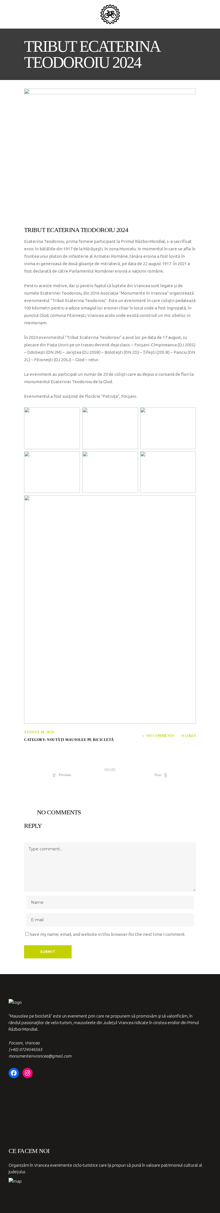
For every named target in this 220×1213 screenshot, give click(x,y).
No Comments (160, 736)
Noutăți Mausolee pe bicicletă (80, 740)
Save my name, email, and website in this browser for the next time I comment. (108, 934)
